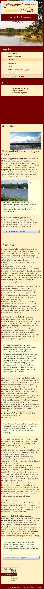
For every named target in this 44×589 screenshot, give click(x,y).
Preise (10, 66)
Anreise (10, 73)
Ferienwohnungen (14, 56)
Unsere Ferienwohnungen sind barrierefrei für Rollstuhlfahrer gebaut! (20, 91)
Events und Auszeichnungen (18, 69)
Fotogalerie (12, 63)
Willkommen (12, 53)
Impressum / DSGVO (13, 587)
